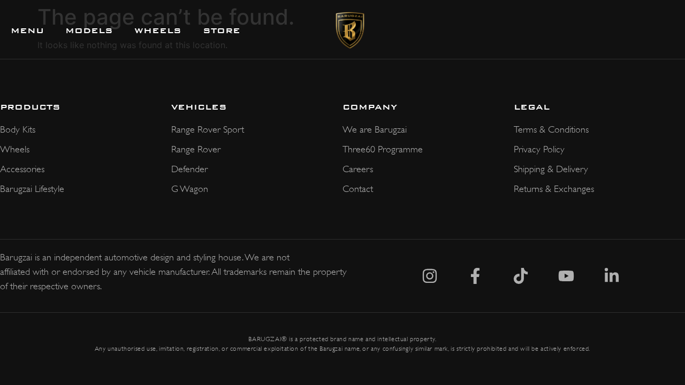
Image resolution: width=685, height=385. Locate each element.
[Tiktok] (521, 276)
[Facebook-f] (475, 276)
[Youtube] (566, 276)
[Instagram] (430, 276)
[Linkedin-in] (612, 276)
